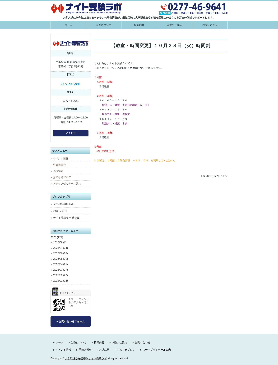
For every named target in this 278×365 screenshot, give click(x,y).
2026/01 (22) (60, 280)
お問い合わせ (210, 25)
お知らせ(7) (60, 210)
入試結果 (58, 171)
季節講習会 (59, 164)
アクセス (70, 133)
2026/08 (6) (59, 242)
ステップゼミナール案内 (67, 183)
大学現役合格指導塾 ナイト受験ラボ (86, 358)
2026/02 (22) (60, 275)
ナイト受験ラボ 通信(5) (66, 217)
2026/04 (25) (60, 264)
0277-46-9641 (71, 84)
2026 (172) (57, 237)
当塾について (103, 25)
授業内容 (139, 25)
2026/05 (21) (60, 258)
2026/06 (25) (60, 253)
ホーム (68, 25)
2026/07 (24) (60, 248)
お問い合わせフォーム (72, 321)
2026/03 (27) (60, 269)
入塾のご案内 (174, 25)
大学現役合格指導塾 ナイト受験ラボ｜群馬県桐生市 (86, 8)
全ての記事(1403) (63, 204)
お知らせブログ (62, 177)
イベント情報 (60, 158)
